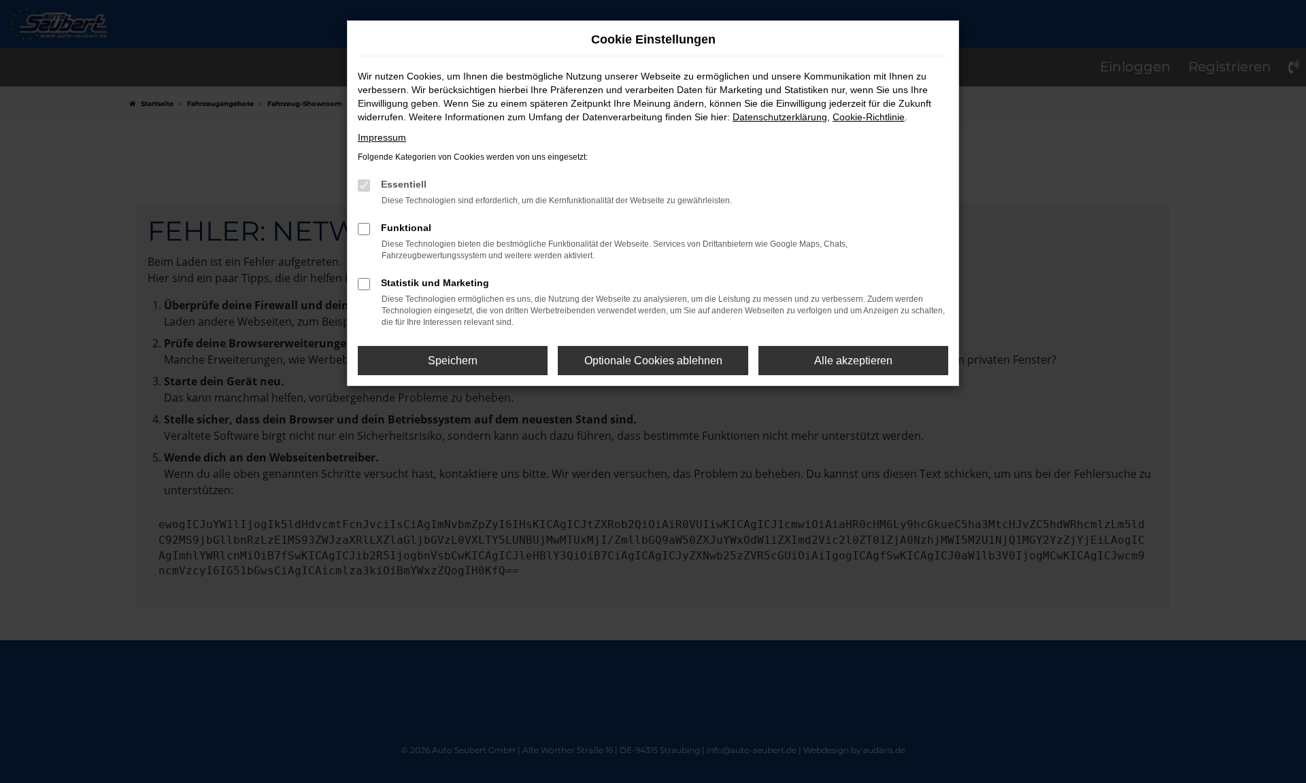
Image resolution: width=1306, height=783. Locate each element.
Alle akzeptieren (853, 360)
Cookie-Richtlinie (869, 116)
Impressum (382, 137)
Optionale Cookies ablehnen (653, 360)
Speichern (453, 360)
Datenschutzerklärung (780, 116)
